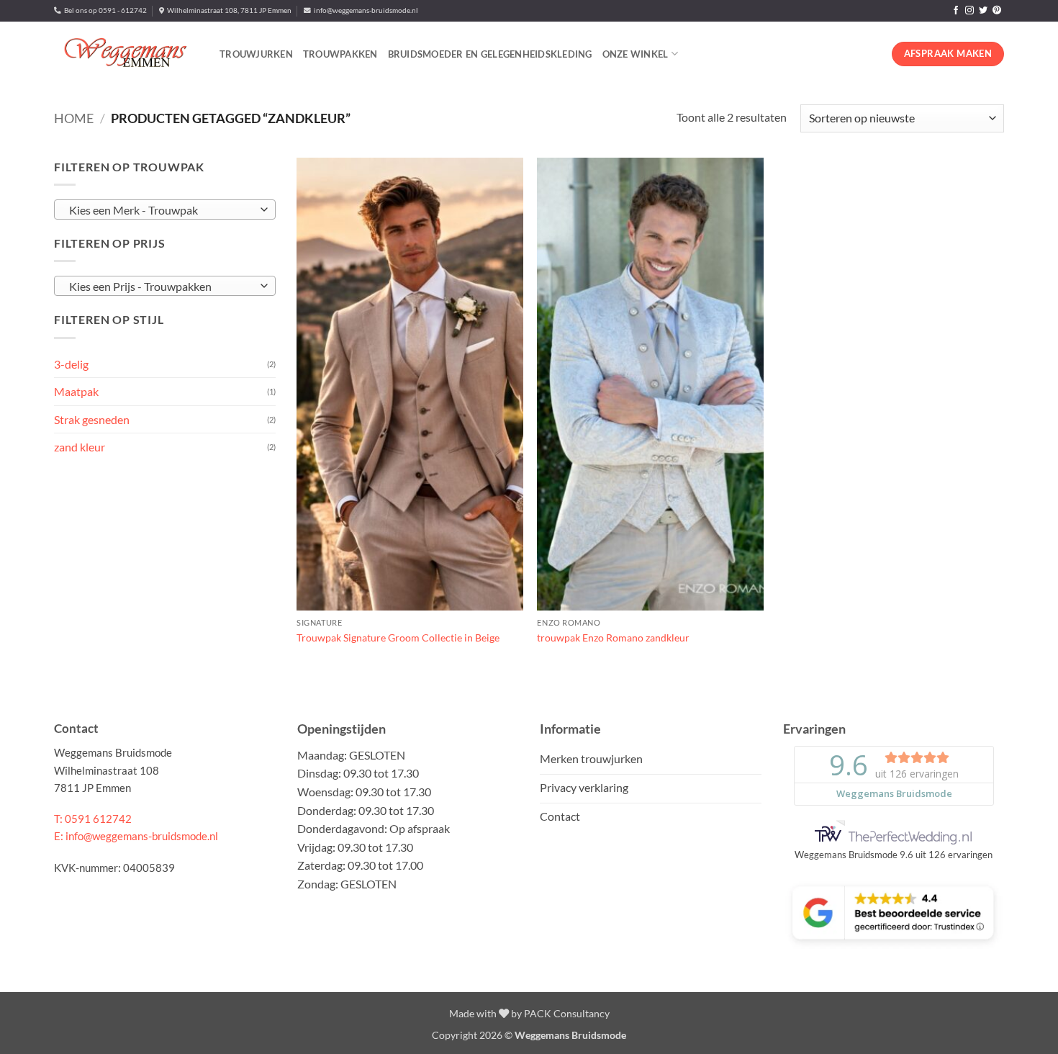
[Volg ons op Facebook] (955, 11)
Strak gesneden (92, 418)
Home (74, 118)
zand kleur (79, 447)
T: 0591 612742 (93, 818)
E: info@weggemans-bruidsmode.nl (136, 835)
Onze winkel (635, 54)
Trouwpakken (340, 54)
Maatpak (76, 391)
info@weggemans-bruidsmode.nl (364, 10)
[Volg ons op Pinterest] (997, 11)
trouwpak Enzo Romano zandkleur (613, 637)
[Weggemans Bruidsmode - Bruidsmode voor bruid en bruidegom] (126, 54)
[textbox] (161, 210)
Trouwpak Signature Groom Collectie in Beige (398, 637)
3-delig (71, 363)
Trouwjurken (256, 54)
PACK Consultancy (567, 1013)
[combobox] (165, 209)
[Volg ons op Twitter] (983, 11)
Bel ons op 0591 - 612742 (104, 10)
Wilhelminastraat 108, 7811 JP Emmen (227, 10)
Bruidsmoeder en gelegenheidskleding (490, 54)
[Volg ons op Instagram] (969, 11)
